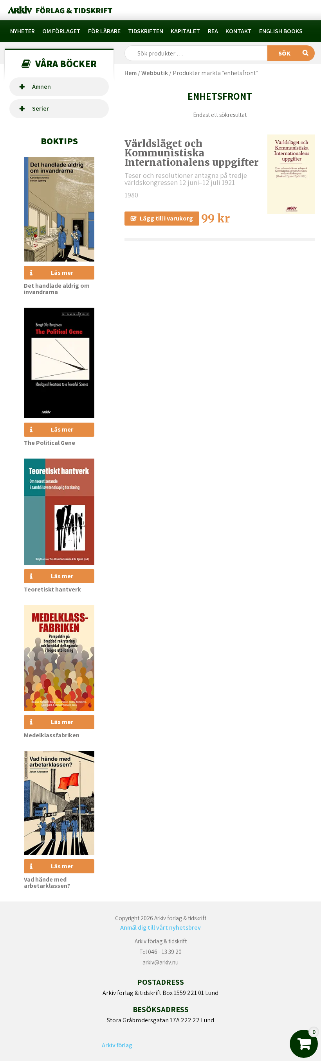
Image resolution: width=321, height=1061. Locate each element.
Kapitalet (185, 31)
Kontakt (238, 31)
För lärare (104, 31)
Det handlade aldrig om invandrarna (57, 288)
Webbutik (154, 73)
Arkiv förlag (117, 1045)
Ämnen (41, 86)
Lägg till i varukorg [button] (166, 218)
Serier (40, 108)
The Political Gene (49, 443)
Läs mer (62, 273)
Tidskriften (145, 31)
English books (281, 31)
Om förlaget (61, 31)
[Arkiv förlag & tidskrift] (59, 10)
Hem (130, 73)
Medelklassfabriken (51, 735)
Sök (284, 53)
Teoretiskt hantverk (52, 589)
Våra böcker (66, 63)
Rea (213, 31)
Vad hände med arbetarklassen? (47, 882)
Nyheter (22, 31)
